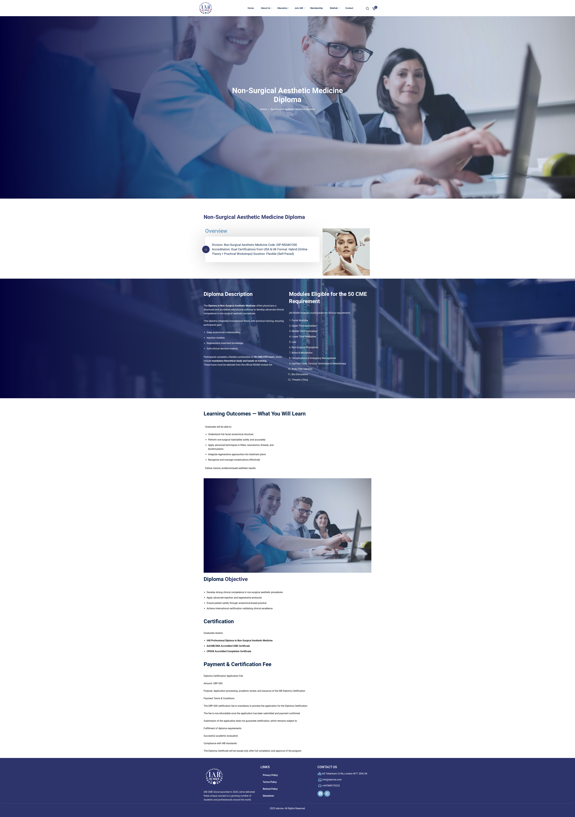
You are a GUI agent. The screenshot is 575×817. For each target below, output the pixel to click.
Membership (316, 8)
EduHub (334, 8)
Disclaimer (268, 795)
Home (251, 8)
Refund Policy (270, 788)
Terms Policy (270, 782)
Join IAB (299, 8)
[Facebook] (320, 794)
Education (282, 8)
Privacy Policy (270, 775)
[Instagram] (327, 794)
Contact (349, 8)
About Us (265, 8)
